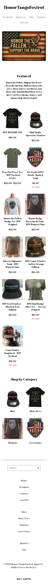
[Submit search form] (38, 468)
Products (8, 17)
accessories (24, 531)
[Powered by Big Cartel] (24, 579)
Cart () (24, 22)
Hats (24, 511)
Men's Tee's (24, 518)
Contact (41, 17)
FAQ (31, 17)
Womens (24, 524)
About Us (21, 17)
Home (24, 480)
